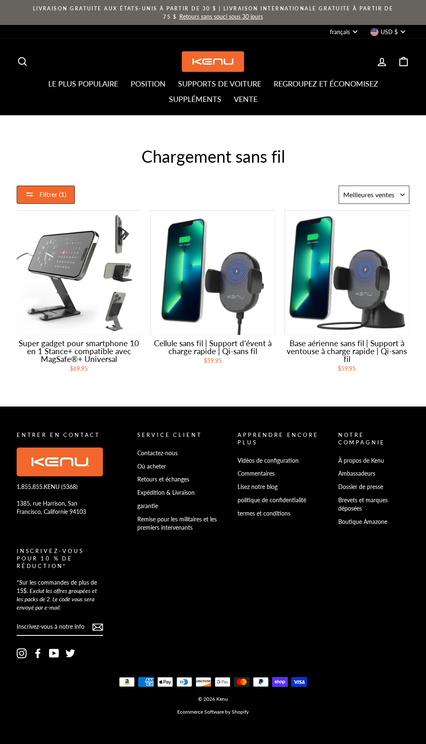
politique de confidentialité (272, 499)
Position (148, 83)
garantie (147, 505)
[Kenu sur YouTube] (54, 653)
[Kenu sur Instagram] (22, 653)
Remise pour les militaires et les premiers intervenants (177, 523)
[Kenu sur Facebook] (38, 653)
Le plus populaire (83, 83)
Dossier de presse (360, 486)
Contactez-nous (157, 452)
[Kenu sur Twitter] (70, 653)
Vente (246, 99)
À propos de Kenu (361, 460)
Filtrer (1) (52, 194)
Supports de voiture (219, 83)
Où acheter (151, 466)
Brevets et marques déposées (363, 504)
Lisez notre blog (257, 486)
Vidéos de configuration (268, 460)
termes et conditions (264, 513)
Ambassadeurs (356, 473)
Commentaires (256, 473)
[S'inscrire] (97, 627)
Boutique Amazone (362, 521)
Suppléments (195, 99)
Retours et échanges (163, 479)
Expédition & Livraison (166, 492)
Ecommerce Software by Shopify (213, 712)
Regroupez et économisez (326, 83)
